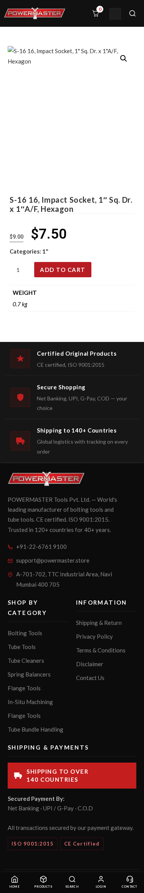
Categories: (26, 251)
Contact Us (90, 677)
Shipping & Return (99, 622)
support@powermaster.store (52, 560)
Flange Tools (24, 688)
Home (14, 886)
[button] (124, 58)
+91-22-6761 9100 (41, 546)
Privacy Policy (94, 636)
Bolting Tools (25, 632)
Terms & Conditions (101, 650)
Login (101, 886)
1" (45, 251)
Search (72, 886)
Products (43, 886)
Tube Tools (22, 646)
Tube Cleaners (26, 660)
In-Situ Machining (30, 701)
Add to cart (63, 269)
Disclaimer (89, 663)
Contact (129, 886)
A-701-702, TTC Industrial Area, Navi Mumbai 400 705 (64, 579)
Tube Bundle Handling (35, 729)
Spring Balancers (29, 674)
